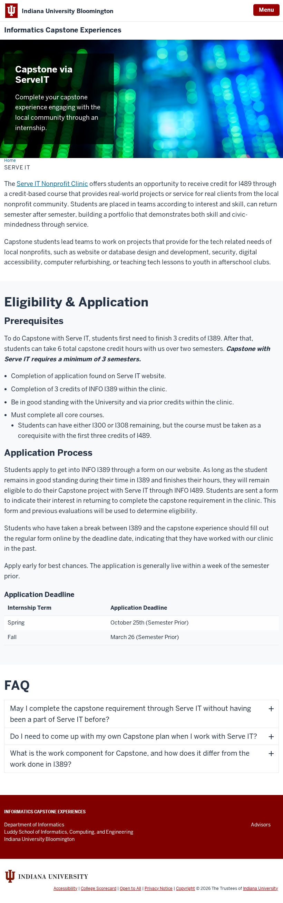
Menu (266, 9)
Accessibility (65, 888)
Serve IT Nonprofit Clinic (52, 184)
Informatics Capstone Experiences (62, 30)
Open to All (130, 888)
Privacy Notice (159, 888)
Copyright (185, 888)
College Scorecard (98, 888)
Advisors (261, 825)
